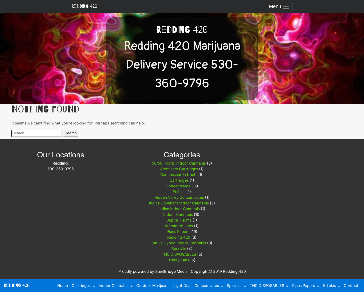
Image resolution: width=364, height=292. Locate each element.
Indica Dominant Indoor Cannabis (179, 203)
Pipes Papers (178, 231)
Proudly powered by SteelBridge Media (152, 271)
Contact (351, 285)
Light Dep (182, 285)
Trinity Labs (178, 260)
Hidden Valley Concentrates (179, 197)
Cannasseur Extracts (178, 174)
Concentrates (178, 186)
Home (62, 285)
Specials (178, 248)
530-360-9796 (60, 169)
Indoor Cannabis (178, 214)
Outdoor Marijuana (153, 285)
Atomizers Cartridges (179, 169)
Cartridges (179, 180)
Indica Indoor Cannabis (179, 209)
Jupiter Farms (179, 220)
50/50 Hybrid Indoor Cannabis (179, 163)
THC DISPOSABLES (179, 254)
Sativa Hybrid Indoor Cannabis (179, 243)
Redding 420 (84, 6)
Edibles (179, 191)
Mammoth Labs (179, 226)
